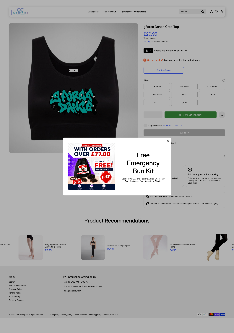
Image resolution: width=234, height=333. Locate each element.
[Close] (167, 141)
